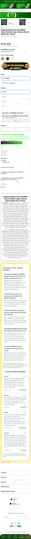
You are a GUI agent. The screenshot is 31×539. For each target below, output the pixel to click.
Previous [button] (1, 1)
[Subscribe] (25, 517)
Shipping (8, 45)
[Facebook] (2, 187)
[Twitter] (4, 187)
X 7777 (4, 97)
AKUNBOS (5, 202)
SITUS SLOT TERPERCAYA (9, 83)
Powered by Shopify (21, 531)
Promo (3, 537)
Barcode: (10, 36)
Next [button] (29, 1)
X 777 (3, 101)
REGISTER (7, 6)
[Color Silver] (12, 58)
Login (9, 537)
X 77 (3, 106)
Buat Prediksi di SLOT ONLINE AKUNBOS (11, 142)
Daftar (15, 537)
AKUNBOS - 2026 (5, 462)
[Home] (11, 15)
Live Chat (27, 537)
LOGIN (23, 6)
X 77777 (4, 92)
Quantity (3, 125)
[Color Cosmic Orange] (2, 59)
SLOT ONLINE (5, 78)
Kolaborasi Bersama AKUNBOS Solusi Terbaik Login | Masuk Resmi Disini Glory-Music (15, 2)
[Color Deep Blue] (7, 58)
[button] (1, 15)
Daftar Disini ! (23, 2)
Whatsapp (21, 537)
